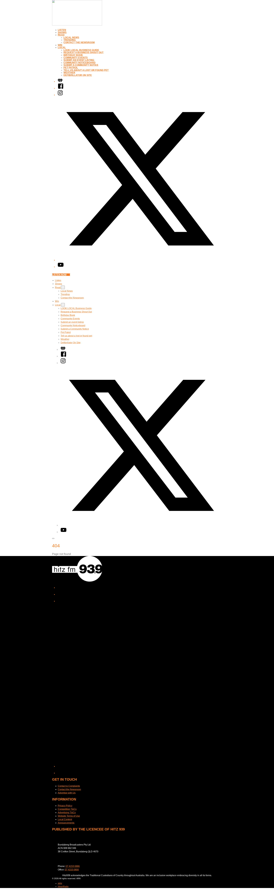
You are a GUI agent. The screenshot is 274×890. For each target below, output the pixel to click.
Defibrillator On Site (78, 75)
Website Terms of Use (69, 816)
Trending (70, 40)
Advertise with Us (66, 793)
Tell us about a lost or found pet (86, 70)
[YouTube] (61, 267)
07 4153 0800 (72, 869)
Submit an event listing (79, 60)
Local (62, 47)
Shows (62, 32)
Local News (71, 37)
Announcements (66, 823)
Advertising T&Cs (67, 812)
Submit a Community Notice (81, 65)
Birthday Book (73, 55)
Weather (69, 72)
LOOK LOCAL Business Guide (81, 50)
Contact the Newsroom (79, 42)
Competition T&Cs (67, 809)
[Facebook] (61, 88)
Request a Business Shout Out (83, 52)
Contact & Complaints (69, 786)
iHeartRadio (63, 886)
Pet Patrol (71, 67)
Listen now (59, 274)
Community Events (76, 57)
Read (61, 35)
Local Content (65, 819)
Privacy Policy (65, 805)
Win (60, 45)
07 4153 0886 (73, 866)
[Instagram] (60, 95)
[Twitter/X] (140, 260)
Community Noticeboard (79, 62)
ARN (60, 883)
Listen (62, 30)
